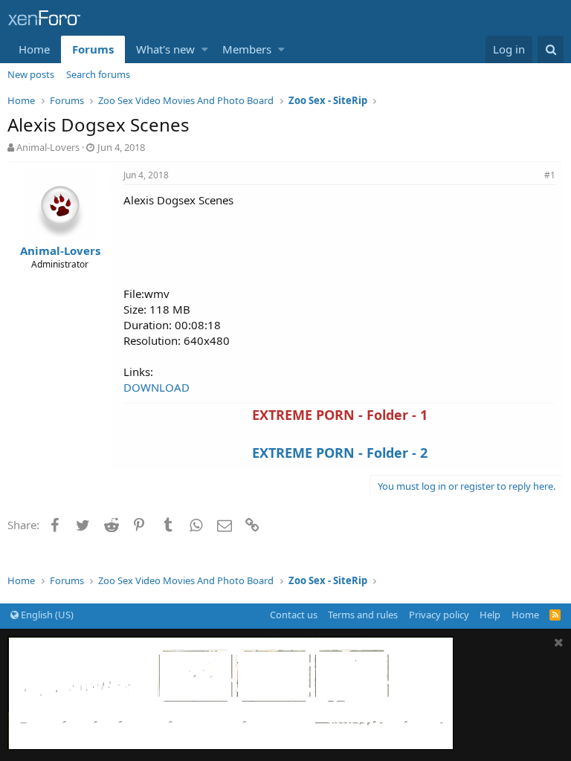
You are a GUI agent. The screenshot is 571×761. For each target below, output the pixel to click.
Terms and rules (363, 614)
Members (246, 49)
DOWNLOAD (156, 387)
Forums (93, 49)
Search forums (98, 74)
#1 (549, 175)
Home (34, 49)
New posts (30, 74)
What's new (165, 49)
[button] (205, 49)
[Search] (551, 49)
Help (490, 614)
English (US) (46, 614)
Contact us (293, 614)
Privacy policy (439, 614)
